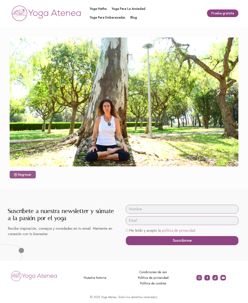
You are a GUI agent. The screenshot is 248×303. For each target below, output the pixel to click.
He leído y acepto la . (162, 230)
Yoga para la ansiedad (128, 8)
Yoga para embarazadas (107, 17)
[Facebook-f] (207, 277)
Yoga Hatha (98, 8)
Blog (133, 17)
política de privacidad (178, 230)
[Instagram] (199, 277)
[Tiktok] (215, 277)
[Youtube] (223, 277)
